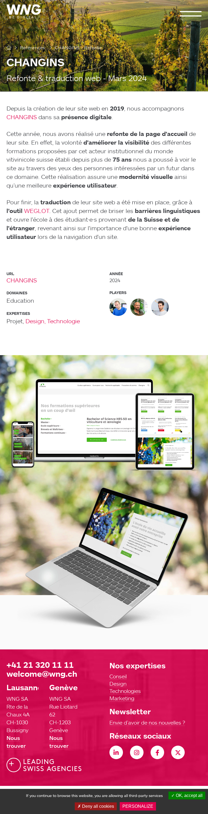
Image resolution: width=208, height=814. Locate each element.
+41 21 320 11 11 (40, 665)
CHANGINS (21, 117)
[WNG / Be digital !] (26, 11)
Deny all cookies (97, 806)
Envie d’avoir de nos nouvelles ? (147, 722)
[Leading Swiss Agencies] (44, 765)
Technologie (63, 321)
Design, (35, 321)
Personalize (137, 806)
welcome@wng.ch (41, 674)
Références (32, 47)
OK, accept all (189, 795)
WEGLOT (36, 210)
